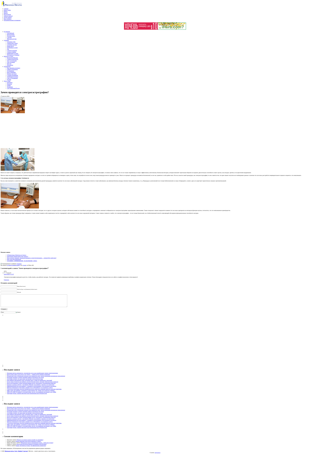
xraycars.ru (157, 452)
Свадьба (9, 37)
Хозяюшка (10, 87)
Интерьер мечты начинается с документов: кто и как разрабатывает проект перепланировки (32, 373)
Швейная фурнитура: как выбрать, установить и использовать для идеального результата (31, 386)
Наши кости (10, 46)
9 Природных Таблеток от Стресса (16, 255)
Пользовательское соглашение (12, 20)
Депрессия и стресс (12, 43)
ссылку (25, 265)
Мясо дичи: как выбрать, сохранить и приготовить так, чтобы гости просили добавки (30, 390)
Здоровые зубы (11, 41)
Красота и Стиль (8, 56)
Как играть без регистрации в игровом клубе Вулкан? (32, 444)
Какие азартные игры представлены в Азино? (28, 441)
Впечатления (10, 34)
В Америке (7, 31)
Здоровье (6, 40)
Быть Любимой (11, 72)
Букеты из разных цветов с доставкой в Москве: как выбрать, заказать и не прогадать (30, 384)
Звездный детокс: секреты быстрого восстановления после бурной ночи (27, 393)
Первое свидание (12, 73)
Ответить (6, 280)
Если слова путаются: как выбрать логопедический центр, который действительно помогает (32, 381)
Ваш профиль (7, 19)
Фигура (9, 63)
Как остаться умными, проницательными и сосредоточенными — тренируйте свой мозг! (31, 258)
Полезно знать (11, 36)
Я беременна (10, 71)
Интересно (10, 65)
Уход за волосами (12, 60)
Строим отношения (12, 75)
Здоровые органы (12, 44)
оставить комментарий (13, 265)
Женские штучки (11, 39)
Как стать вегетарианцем (14, 259)
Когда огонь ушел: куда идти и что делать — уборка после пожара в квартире (28, 374)
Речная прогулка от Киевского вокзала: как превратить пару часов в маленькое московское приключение (36, 376)
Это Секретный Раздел (13, 88)
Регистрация (7, 14)
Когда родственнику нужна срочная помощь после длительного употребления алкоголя (31, 383)
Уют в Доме (7, 81)
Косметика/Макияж (12, 57)
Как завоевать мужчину (13, 68)
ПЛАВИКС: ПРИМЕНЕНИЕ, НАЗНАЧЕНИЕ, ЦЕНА (22, 261)
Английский (10, 33)
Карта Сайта (7, 10)
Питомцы (9, 82)
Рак (8, 49)
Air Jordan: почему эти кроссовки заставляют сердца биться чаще (25, 379)
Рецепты (9, 84)
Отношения (7, 66)
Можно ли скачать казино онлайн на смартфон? (30, 440)
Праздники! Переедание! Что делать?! (17, 256)
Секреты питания (12, 50)
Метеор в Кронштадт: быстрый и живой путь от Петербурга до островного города (30, 387)
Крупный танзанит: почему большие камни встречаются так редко (25, 377)
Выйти (6, 13)
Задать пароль (8, 17)
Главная (6, 8)
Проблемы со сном (12, 47)
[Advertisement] (24, 130)
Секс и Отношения (12, 78)
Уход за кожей (11, 62)
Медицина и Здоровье (13, 55)
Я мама (9, 79)
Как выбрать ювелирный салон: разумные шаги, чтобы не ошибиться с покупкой (29, 380)
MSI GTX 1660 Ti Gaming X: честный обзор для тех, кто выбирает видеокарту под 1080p (31, 392)
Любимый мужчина (12, 76)
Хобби (9, 85)
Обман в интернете (12, 69)
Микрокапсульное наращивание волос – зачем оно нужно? (37, 442)
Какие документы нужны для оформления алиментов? (31, 445)
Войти (5, 11)
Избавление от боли (12, 53)
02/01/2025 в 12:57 (9, 274)
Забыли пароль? (8, 16)
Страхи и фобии (11, 52)
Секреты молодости (12, 59)
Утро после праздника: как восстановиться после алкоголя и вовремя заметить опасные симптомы (34, 389)
